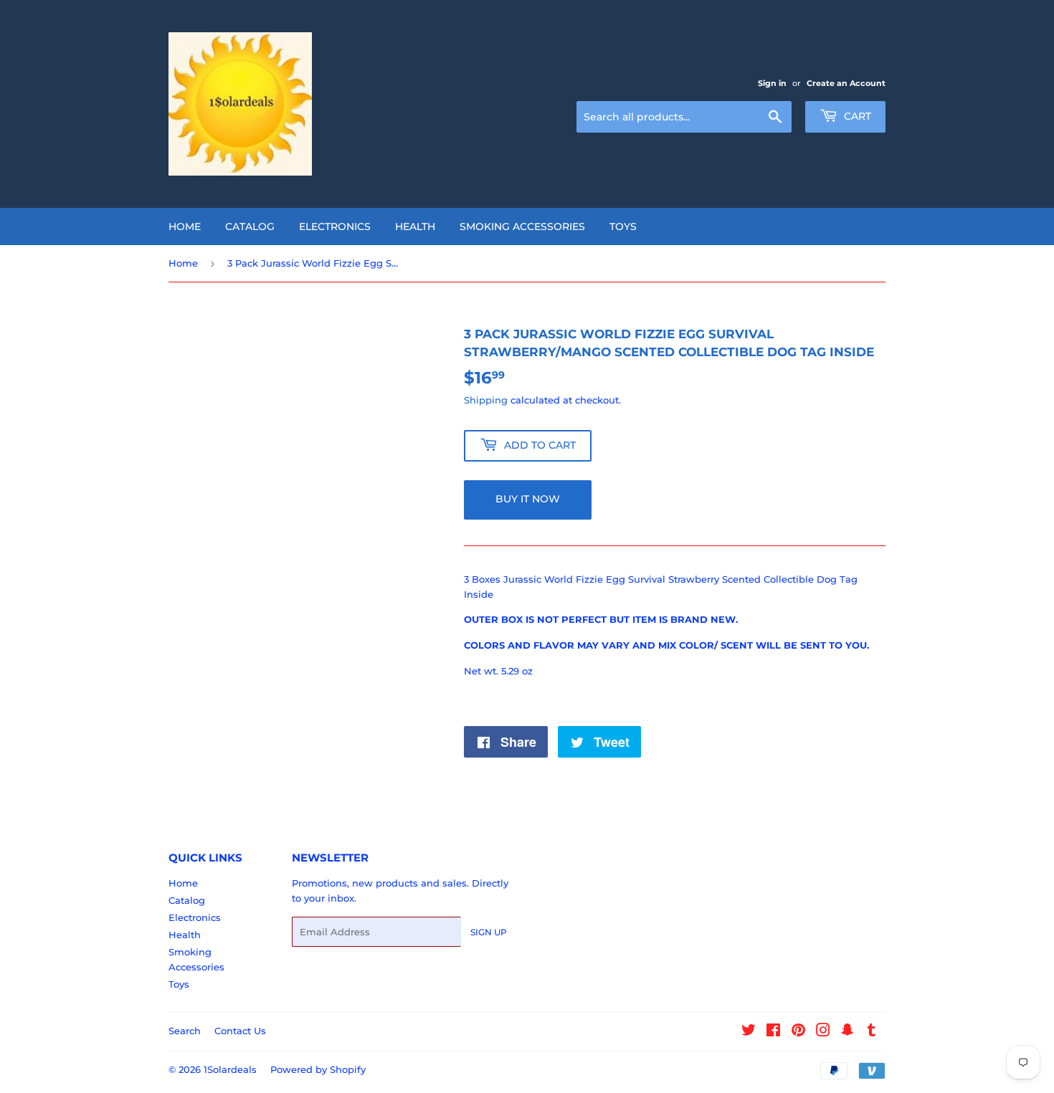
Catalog (250, 226)
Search (184, 1030)
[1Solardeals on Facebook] (773, 1032)
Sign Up (488, 932)
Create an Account (846, 83)
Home (184, 226)
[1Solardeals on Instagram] (823, 1032)
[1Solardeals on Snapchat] (847, 1032)
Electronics (335, 226)
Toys (623, 226)
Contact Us (240, 1030)
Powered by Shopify (318, 1069)
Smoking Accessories (522, 226)
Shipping (486, 400)
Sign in (772, 83)
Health (415, 226)
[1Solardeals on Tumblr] (871, 1032)
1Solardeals (230, 1069)
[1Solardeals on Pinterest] (798, 1032)
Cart (856, 116)
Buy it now (527, 498)
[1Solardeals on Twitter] (748, 1032)
